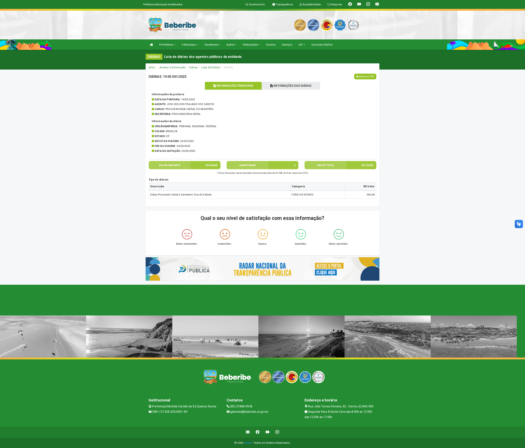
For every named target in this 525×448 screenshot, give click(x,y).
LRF (301, 44)
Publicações (250, 44)
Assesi (248, 442)
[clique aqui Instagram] (277, 432)
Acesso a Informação (173, 67)
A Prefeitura (166, 44)
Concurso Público (322, 44)
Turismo (271, 44)
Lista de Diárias (210, 67)
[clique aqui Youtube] (267, 432)
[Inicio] (151, 44)
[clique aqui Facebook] (257, 432)
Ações (230, 44)
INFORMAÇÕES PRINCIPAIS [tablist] (234, 85)
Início (152, 67)
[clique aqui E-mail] (247, 432)
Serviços (287, 44)
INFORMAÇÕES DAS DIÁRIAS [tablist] (292, 85)
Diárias (193, 67)
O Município (189, 44)
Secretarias (211, 44)
